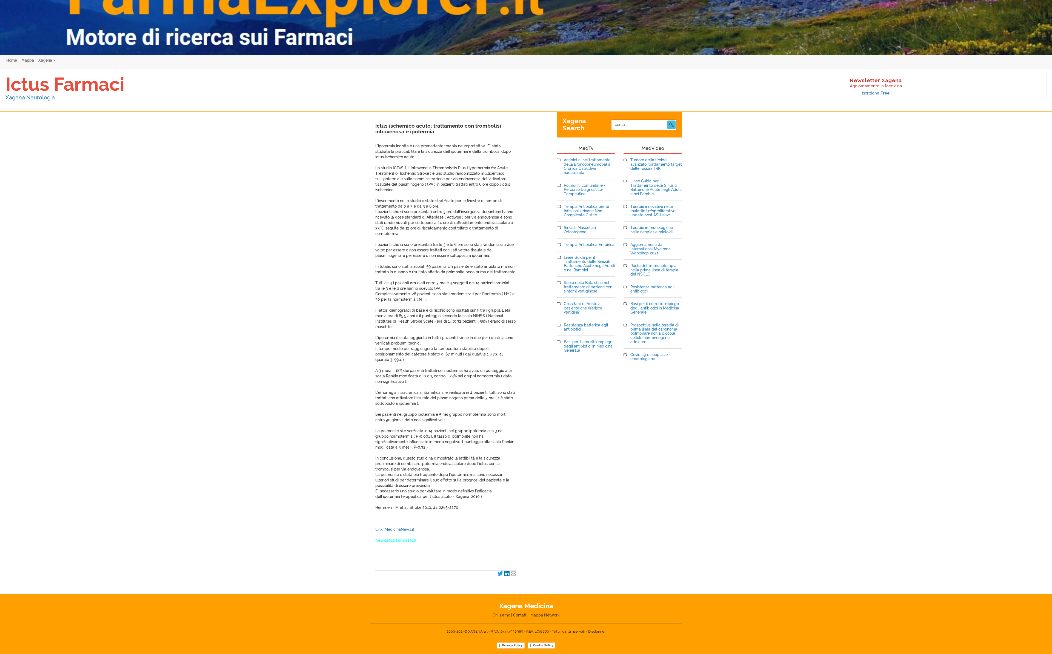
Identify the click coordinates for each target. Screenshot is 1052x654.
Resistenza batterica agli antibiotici (586, 327)
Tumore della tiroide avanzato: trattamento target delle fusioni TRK (656, 164)
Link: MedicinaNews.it (394, 529)
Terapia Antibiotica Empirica (589, 245)
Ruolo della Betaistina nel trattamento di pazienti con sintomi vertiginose (588, 287)
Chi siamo (501, 615)
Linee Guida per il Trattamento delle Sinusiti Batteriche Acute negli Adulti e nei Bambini (589, 264)
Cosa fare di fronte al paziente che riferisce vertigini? (583, 308)
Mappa (27, 60)
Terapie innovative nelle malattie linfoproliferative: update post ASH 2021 (653, 211)
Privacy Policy (512, 645)
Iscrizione (876, 93)
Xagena (45, 60)
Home (11, 60)
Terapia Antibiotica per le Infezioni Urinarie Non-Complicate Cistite (586, 211)
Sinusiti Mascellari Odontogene (580, 230)
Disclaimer (597, 631)
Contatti (520, 615)
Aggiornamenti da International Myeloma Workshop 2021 (650, 249)
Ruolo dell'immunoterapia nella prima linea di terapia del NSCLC (654, 270)
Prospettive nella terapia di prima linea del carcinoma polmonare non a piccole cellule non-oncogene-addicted (654, 333)
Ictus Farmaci (64, 84)
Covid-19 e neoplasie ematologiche (649, 357)
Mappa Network (545, 615)
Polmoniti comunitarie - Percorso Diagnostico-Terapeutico (584, 189)
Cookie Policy (543, 645)
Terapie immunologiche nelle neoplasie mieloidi (651, 230)
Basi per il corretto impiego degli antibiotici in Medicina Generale (588, 346)
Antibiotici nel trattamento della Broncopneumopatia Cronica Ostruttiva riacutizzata (587, 166)
